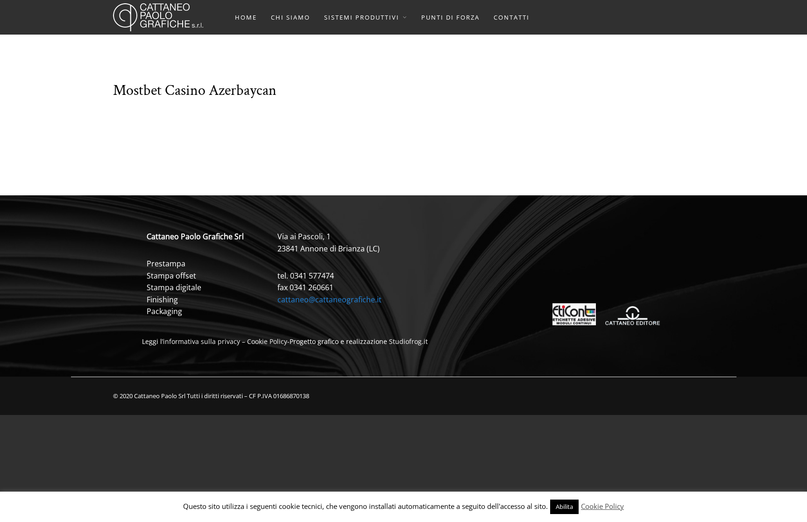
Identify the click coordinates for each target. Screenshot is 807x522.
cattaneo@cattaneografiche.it (329, 299)
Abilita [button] (564, 506)
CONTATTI (512, 17)
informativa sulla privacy (201, 341)
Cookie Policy (267, 341)
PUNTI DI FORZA (450, 17)
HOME (246, 17)
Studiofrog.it (408, 341)
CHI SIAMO (290, 17)
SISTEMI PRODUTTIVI (361, 17)
